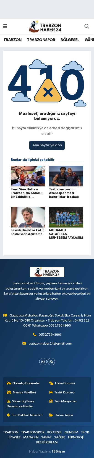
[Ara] (86, 27)
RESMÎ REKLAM (47, 442)
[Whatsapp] (43, 361)
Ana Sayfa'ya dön (47, 145)
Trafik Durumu (64, 392)
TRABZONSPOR (41, 40)
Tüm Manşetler (65, 401)
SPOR (85, 432)
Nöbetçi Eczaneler (26, 383)
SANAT (46, 437)
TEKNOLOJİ (76, 437)
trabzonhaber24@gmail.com (50, 343)
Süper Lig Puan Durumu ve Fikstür (20, 404)
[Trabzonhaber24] (45, 26)
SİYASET (15, 437)
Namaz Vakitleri (24, 392)
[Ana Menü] (5, 27)
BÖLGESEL (69, 40)
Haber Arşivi (64, 415)
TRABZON (12, 40)
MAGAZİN (31, 437)
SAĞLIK (59, 437)
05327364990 (50, 334)
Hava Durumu (65, 383)
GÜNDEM (71, 432)
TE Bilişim (58, 451)
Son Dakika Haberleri (27, 415)
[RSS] (51, 361)
